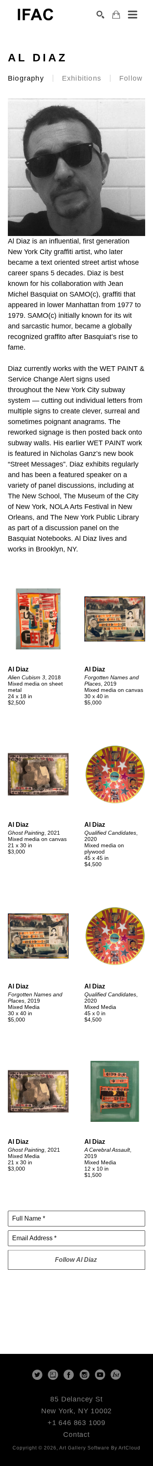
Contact (76, 1434)
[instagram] (84, 1375)
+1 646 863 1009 (76, 1423)
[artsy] (53, 1375)
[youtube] (100, 1375)
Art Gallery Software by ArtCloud (99, 1448)
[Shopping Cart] (116, 14)
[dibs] (116, 1375)
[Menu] (132, 14)
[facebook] (69, 1375)
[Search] (100, 14)
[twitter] (37, 1375)
